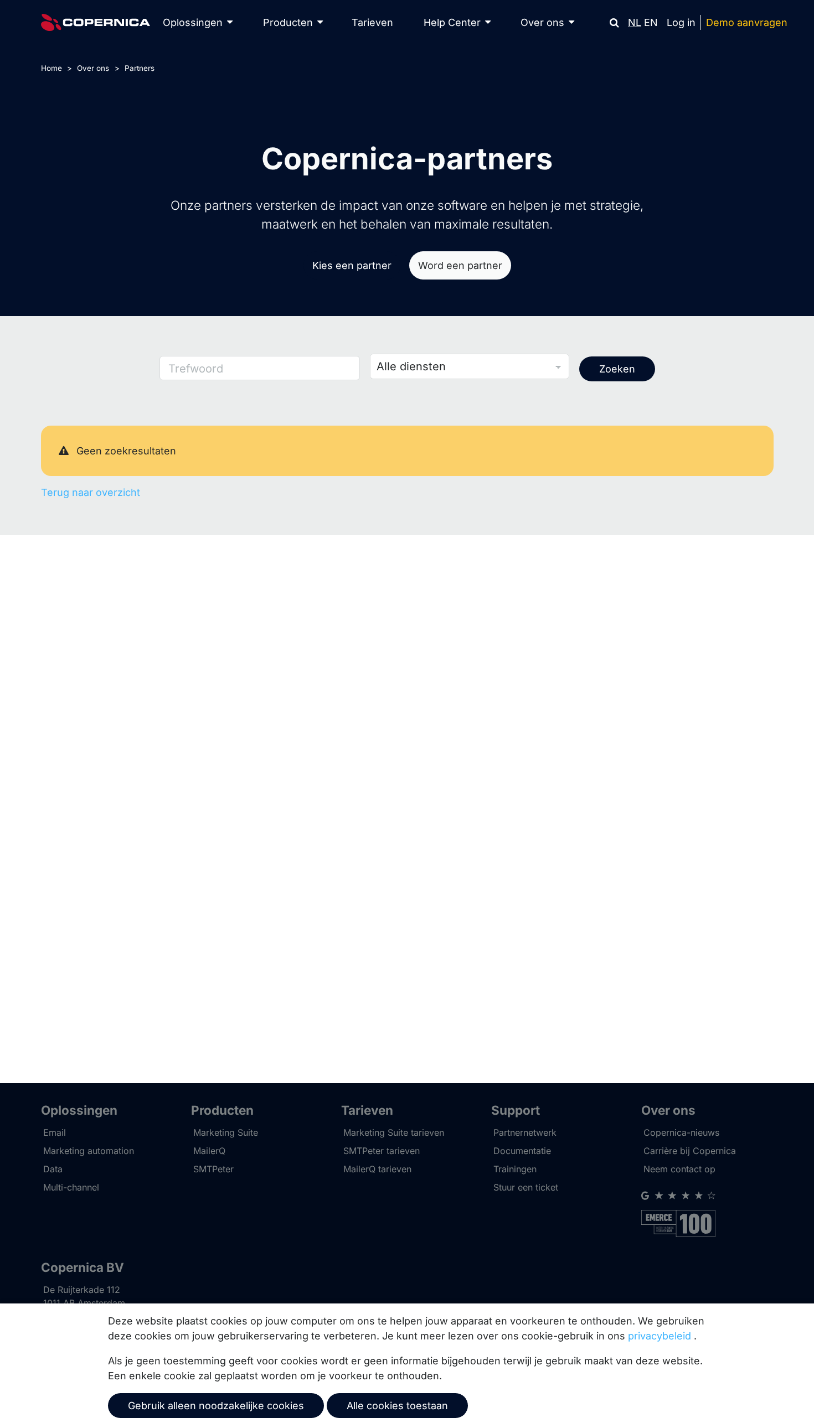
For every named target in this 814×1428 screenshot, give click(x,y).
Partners (139, 68)
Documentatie (522, 1150)
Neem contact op (679, 1169)
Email (54, 1132)
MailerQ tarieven (377, 1169)
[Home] (96, 22)
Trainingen (515, 1169)
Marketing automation (88, 1150)
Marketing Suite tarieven (393, 1132)
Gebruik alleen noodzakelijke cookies (216, 1405)
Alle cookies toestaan (397, 1405)
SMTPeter (213, 1169)
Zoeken (617, 369)
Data (53, 1169)
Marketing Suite (225, 1132)
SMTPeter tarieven (381, 1150)
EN (651, 22)
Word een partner (460, 265)
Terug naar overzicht (90, 492)
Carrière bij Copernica (689, 1150)
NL (634, 22)
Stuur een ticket (525, 1187)
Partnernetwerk (525, 1132)
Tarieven (372, 22)
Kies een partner (351, 265)
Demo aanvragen (746, 22)
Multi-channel (71, 1187)
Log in (681, 22)
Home (51, 68)
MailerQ (209, 1150)
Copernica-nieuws (681, 1132)
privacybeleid (659, 1336)
